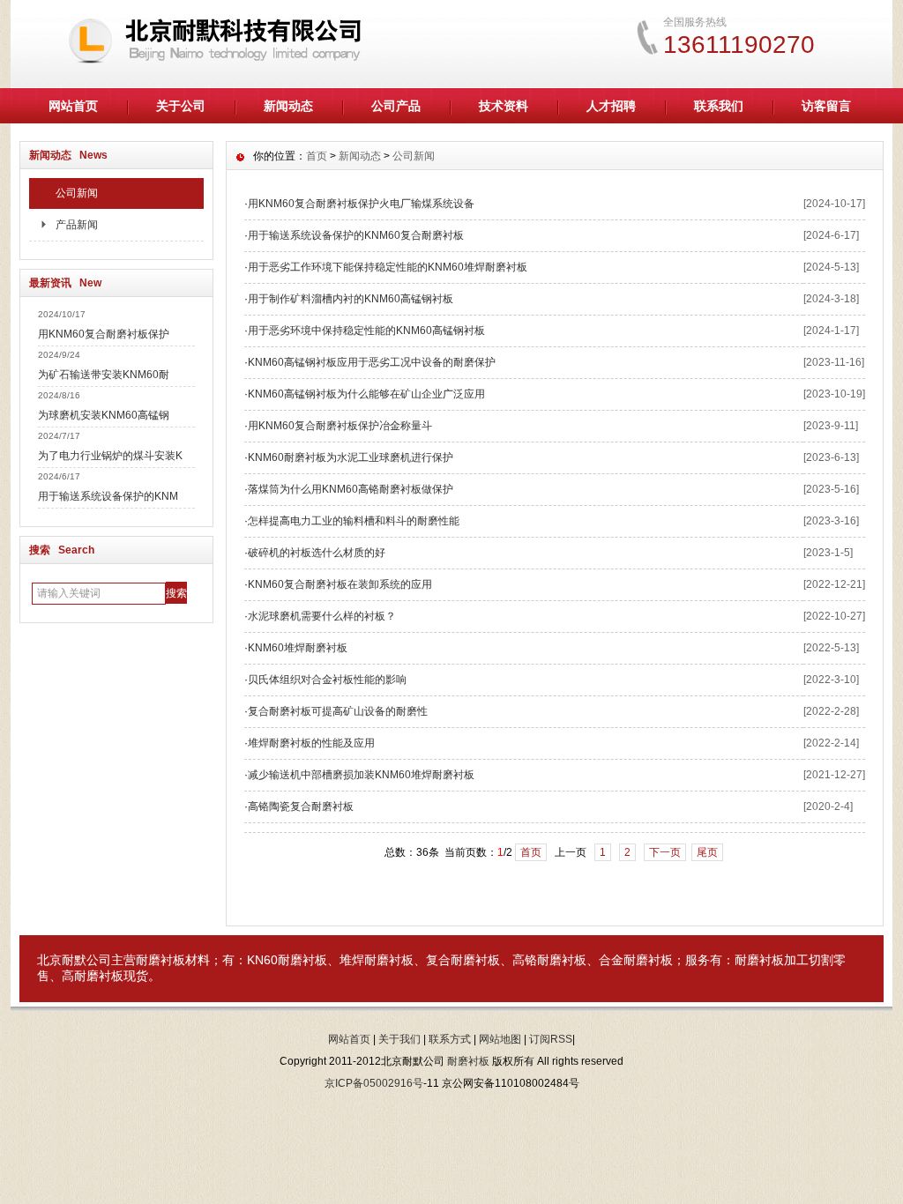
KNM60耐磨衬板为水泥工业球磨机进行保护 (350, 457)
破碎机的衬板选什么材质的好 (316, 552)
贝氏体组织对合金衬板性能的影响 (327, 679)
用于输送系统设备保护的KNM (108, 496)
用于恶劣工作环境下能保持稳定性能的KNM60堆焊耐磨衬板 (387, 267)
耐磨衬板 (160, 960)
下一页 (665, 852)
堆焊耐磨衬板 (377, 960)
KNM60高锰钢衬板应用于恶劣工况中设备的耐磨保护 (372, 362)
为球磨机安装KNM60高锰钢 (103, 415)
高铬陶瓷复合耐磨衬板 (301, 806)
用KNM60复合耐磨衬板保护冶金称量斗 (340, 426)
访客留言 (826, 106)
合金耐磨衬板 (636, 960)
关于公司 (180, 106)
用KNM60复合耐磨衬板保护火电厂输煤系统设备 (361, 203)
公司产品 (396, 106)
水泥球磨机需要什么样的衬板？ (322, 616)
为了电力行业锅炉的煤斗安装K (110, 456)
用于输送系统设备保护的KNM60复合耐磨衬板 (356, 235)
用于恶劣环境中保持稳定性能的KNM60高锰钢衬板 (366, 330)
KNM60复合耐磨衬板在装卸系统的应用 (340, 584)
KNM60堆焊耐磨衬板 (297, 648)
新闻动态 (288, 106)
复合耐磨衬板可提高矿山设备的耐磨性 (338, 711)
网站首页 (73, 106)
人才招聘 (611, 106)
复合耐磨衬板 (463, 960)
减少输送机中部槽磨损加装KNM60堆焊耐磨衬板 (361, 775)
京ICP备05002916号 (374, 1083)
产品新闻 (77, 225)
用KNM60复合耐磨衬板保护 (103, 334)
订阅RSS (550, 1039)
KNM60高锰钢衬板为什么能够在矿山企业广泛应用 (366, 394)
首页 (316, 156)
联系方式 (450, 1039)
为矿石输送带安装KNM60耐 (103, 374)
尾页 (707, 852)
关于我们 (399, 1039)
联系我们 (718, 106)
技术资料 (503, 106)
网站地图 (500, 1039)
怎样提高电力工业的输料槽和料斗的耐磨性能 (353, 521)
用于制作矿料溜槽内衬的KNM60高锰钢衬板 (350, 299)
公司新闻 (77, 193)
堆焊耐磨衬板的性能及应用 (311, 743)
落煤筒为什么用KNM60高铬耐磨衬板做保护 (350, 489)
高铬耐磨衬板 (549, 960)
